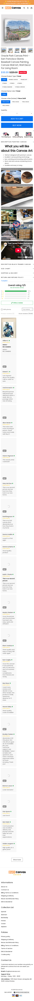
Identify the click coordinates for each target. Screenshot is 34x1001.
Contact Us (5, 890)
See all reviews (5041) (17, 288)
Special (3, 912)
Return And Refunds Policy (10, 899)
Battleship (4, 918)
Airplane (4, 927)
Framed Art (24, 79)
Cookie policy (5, 954)
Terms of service (6, 948)
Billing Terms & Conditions (9, 893)
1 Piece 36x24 (25, 102)
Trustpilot (4, 281)
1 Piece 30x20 (15, 102)
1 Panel (19, 76)
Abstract (4, 915)
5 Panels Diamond (7, 87)
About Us (4, 887)
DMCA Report (8, 992)
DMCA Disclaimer (6, 902)
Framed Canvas (13, 79)
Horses (3, 921)
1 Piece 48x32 (5, 105)
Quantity (4, 110)
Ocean (3, 924)
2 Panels (4, 83)
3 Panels (12, 83)
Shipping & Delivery (7, 896)
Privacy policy (5, 936)
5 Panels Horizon (20, 87)
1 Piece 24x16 (21, 98)
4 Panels (19, 83)
